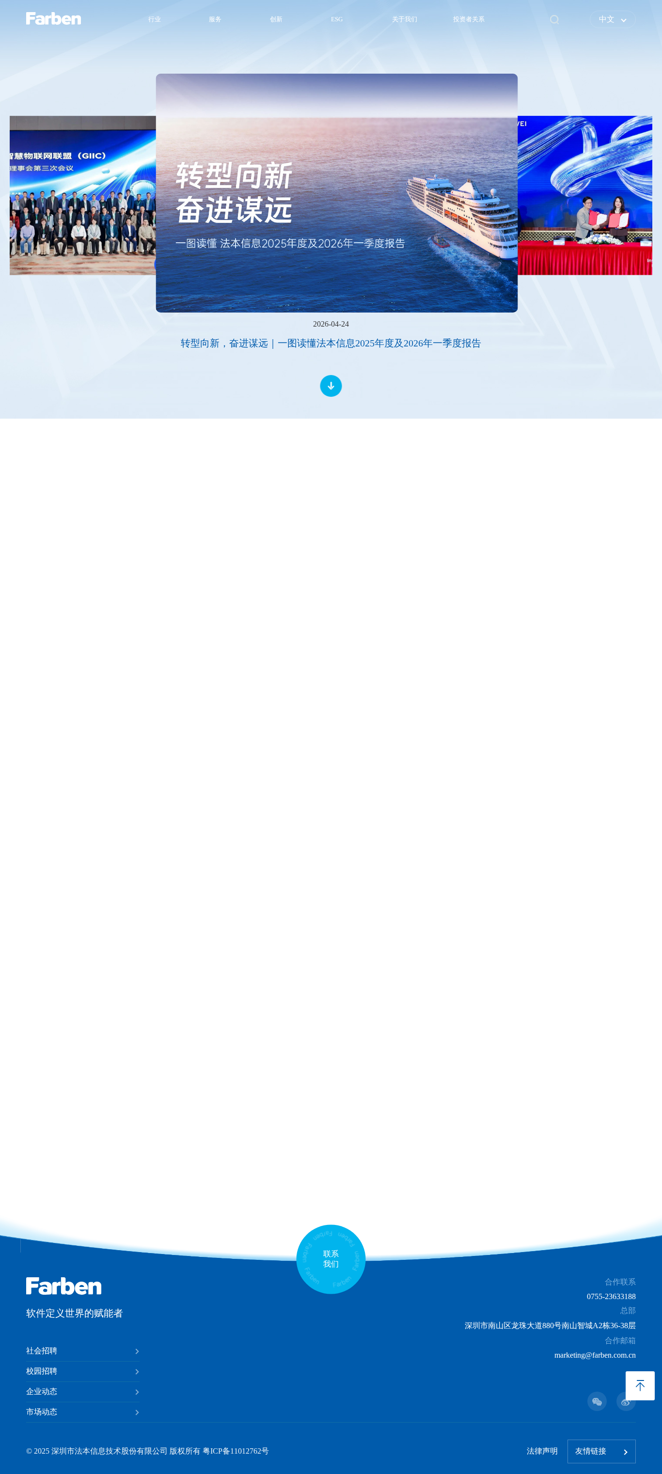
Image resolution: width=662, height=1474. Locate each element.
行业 (154, 19)
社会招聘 (41, 1351)
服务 (215, 19)
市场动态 (41, 1412)
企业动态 (41, 1391)
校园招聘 (41, 1371)
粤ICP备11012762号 (236, 1451)
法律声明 (542, 1451)
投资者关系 (469, 19)
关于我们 (404, 19)
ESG (337, 19)
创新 (276, 19)
